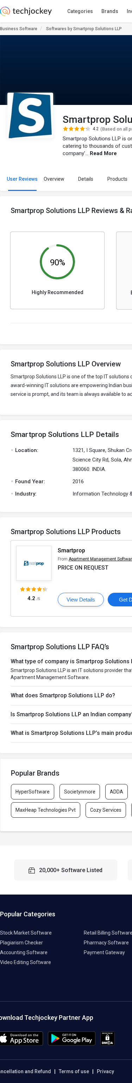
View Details (81, 600)
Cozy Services (105, 810)
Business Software (18, 28)
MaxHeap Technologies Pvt (45, 810)
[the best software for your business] (26, 14)
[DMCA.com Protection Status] (107, 1044)
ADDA (116, 792)
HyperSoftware (32, 792)
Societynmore (79, 792)
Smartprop (71, 550)
